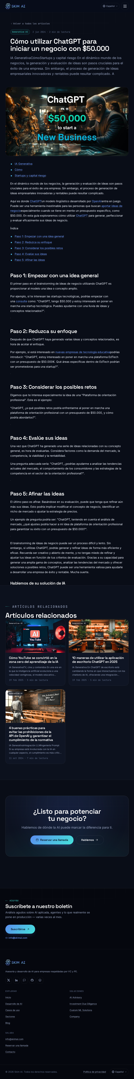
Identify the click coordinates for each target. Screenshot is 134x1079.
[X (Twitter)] (8, 980)
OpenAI (97, 201)
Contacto (10, 1052)
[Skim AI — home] (15, 6)
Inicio (8, 997)
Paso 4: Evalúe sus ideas (31, 254)
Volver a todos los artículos (31, 23)
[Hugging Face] (40, 980)
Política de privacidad (94, 1072)
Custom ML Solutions (81, 1010)
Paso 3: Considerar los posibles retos (39, 248)
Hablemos (87, 840)
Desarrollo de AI (13, 1004)
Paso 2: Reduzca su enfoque (33, 242)
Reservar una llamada (54, 840)
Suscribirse (18, 929)
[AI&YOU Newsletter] (24, 980)
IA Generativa (23, 163)
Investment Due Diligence (83, 1004)
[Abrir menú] (125, 6)
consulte (21, 301)
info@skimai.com (17, 937)
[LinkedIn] (16, 980)
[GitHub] (32, 980)
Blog (7, 1023)
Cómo (18, 169)
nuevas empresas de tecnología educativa (82, 352)
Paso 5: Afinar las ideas (30, 260)
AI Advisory (76, 997)
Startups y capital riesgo (30, 175)
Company (75, 1016)
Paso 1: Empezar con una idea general (39, 236)
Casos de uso (12, 1010)
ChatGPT (36, 201)
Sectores (10, 1016)
